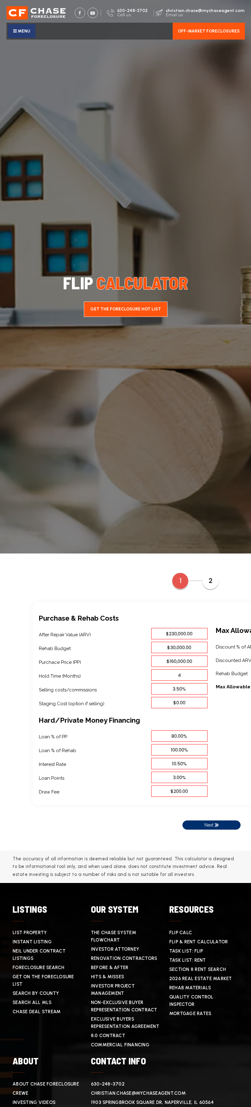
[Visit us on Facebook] (80, 13)
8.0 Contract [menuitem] (108, 1035)
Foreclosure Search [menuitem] (39, 967)
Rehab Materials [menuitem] (190, 988)
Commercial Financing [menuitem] (120, 1045)
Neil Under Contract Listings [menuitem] (39, 954)
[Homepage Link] (36, 12)
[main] (125, 441)
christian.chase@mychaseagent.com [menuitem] (138, 1093)
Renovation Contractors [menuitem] (124, 958)
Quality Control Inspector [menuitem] (191, 1000)
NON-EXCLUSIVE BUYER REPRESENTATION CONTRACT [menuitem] (124, 1006)
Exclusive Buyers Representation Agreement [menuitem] (125, 1022)
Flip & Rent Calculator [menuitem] (198, 942)
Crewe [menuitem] (20, 1093)
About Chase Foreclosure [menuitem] (46, 1084)
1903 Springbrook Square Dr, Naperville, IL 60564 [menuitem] (152, 1102)
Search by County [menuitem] (36, 993)
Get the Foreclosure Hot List (125, 309)
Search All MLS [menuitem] (32, 1002)
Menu (23, 31)
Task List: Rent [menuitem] (187, 960)
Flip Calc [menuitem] (180, 932)
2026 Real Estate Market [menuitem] (200, 978)
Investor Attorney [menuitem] (115, 949)
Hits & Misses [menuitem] (107, 977)
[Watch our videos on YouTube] (93, 13)
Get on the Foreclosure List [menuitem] (43, 980)
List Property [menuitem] (30, 932)
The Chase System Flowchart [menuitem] (113, 936)
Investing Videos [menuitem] (34, 1102)
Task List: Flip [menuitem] (186, 951)
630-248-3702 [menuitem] (108, 1084)
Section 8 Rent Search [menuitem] (197, 969)
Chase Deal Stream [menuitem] (37, 1011)
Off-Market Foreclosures (209, 31)
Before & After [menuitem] (110, 967)
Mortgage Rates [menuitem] (190, 1013)
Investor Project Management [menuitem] (113, 989)
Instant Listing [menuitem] (32, 942)
